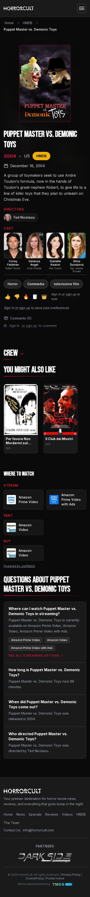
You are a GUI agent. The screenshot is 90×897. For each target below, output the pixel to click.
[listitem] (13, 251)
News (20, 814)
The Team (11, 823)
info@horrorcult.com (38, 830)
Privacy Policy (71, 874)
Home (9, 23)
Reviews (51, 814)
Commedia (35, 284)
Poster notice (55, 878)
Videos (67, 814)
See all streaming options (34, 655)
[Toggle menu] (81, 8)
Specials (35, 814)
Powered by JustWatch (19, 566)
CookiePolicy (35, 878)
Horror (13, 284)
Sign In (56, 294)
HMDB (27, 23)
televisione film (66, 284)
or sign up (69, 294)
